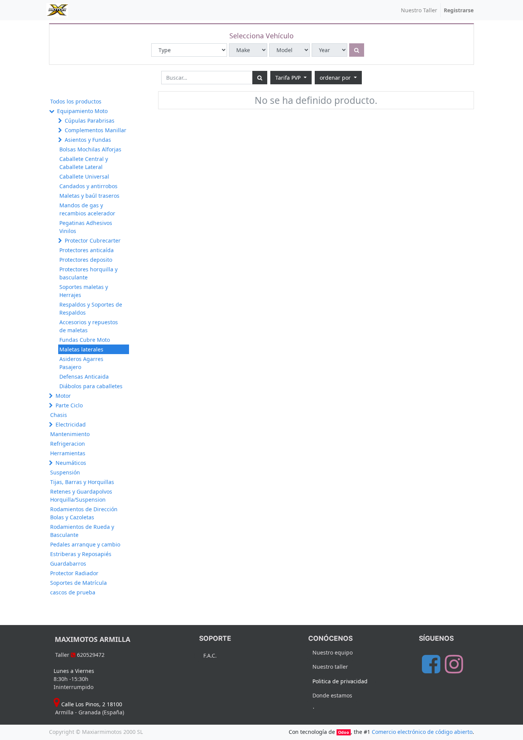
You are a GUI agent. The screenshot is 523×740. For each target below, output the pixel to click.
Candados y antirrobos (88, 186)
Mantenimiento (70, 434)
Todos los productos (75, 101)
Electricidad (71, 424)
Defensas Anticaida (84, 376)
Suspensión (65, 472)
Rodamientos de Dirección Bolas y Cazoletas (84, 513)
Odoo (343, 732)
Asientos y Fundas (88, 139)
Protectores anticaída (86, 250)
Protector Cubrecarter (93, 240)
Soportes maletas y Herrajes (83, 291)
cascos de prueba (72, 592)
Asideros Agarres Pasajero (81, 363)
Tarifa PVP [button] (288, 77)
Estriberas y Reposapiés (80, 554)
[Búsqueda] (259, 77)
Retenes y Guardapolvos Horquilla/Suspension (81, 495)
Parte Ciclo (69, 405)
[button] (338, 77)
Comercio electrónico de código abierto (422, 731)
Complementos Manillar (95, 130)
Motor (63, 395)
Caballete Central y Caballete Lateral (83, 163)
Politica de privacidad (340, 681)
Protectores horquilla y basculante (88, 273)
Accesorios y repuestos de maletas (88, 326)
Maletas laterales (81, 349)
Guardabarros (68, 563)
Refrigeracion (67, 443)
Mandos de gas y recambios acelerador (87, 209)
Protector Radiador (74, 573)
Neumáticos (71, 462)
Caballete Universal (84, 176)
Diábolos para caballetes (91, 386)
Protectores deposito (85, 259)
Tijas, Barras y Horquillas (82, 482)
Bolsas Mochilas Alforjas (90, 149)
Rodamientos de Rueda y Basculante (82, 530)
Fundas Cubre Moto (84, 339)
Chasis (58, 414)
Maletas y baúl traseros (89, 195)
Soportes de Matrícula (78, 582)
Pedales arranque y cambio (85, 544)
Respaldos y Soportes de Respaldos (90, 308)
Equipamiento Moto (82, 111)
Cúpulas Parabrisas (89, 120)
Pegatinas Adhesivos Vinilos (85, 227)
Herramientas (67, 453)
